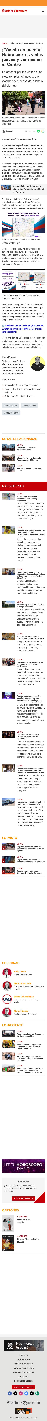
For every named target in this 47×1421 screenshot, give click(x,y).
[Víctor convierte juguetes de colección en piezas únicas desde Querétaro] (8, 1044)
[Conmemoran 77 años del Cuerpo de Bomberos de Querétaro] (8, 746)
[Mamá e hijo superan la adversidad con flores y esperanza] (8, 508)
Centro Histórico (11, 413)
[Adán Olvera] (7, 973)
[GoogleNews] (26, 1393)
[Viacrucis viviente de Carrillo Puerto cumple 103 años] (8, 457)
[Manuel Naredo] (7, 1012)
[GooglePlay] (37, 1393)
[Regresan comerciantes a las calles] (8, 468)
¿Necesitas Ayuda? (23, 1387)
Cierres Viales (10, 406)
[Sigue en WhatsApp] (38, 131)
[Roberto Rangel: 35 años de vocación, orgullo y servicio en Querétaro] (8, 1056)
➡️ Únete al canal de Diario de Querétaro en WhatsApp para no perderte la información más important (22, 329)
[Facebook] (10, 1393)
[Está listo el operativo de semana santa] (8, 447)
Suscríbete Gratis (23, 1198)
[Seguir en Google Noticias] (43, 131)
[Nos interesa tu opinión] (24, 1345)
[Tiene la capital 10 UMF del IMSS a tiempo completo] (8, 615)
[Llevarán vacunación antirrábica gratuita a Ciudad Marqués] (8, 814)
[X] (15, 1393)
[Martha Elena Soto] (7, 986)
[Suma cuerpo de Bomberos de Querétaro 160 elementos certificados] (8, 673)
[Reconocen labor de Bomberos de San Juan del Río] (8, 1033)
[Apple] (32, 1393)
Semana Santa (29, 406)
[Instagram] (21, 1393)
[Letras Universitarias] (7, 999)
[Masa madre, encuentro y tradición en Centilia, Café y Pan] (8, 644)
